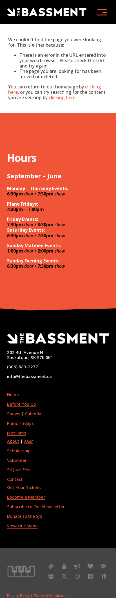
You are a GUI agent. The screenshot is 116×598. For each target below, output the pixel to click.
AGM (29, 441)
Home (13, 394)
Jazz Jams (16, 433)
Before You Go (21, 404)
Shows (13, 413)
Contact (15, 479)
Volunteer (17, 460)
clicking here (62, 97)
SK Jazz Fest (19, 469)
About (13, 441)
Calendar (34, 413)
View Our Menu (22, 526)
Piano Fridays (20, 423)
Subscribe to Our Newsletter (36, 506)
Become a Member (26, 497)
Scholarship (19, 450)
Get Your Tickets (24, 487)
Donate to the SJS (24, 516)
